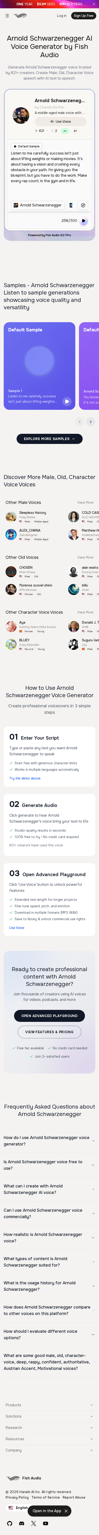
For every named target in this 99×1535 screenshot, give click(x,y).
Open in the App (47, 1510)
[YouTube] (45, 1523)
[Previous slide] (79, 421)
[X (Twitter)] (33, 1523)
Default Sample (29, 146)
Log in (62, 16)
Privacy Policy (17, 1497)
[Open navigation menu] (7, 16)
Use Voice (63, 121)
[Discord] (21, 1523)
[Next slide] (90, 421)
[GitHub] (10, 1523)
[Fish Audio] (20, 15)
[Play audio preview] (67, 401)
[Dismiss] (66, 1511)
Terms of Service (46, 1497)
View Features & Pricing (49, 1032)
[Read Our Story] (49, 4)
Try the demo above (25, 778)
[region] (41, 205)
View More (85, 502)
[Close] (94, 4)
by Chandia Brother (49, 107)
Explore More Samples (47, 439)
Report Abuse (74, 1497)
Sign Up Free (83, 16)
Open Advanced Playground (49, 1016)
